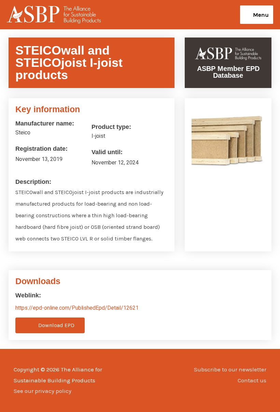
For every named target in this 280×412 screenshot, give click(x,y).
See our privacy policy (42, 390)
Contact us (252, 380)
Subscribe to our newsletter (230, 369)
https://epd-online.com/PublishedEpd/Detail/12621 (77, 308)
